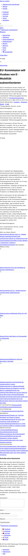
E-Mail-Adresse (5, 513)
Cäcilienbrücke (17, 407)
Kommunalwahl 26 (8, 39)
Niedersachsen (7, 41)
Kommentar (4, 498)
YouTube (5, 16)
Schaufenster (8, 52)
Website (2, 519)
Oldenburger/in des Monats (11, 4)
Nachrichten (6, 35)
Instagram (6, 14)
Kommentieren (10, 244)
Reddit (2, 104)
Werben (5, 6)
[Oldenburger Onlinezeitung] (9, 525)
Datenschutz (6, 551)
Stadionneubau (8, 407)
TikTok (5, 18)
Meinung (5, 45)
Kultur (4, 47)
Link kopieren (21, 244)
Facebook (6, 12)
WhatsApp (6, 20)
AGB (4, 553)
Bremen (5, 43)
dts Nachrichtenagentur (16, 98)
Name (2, 510)
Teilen (16, 244)
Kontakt (5, 8)
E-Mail (7, 104)
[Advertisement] (14, 154)
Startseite (3, 244)
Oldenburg (6, 37)
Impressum (6, 549)
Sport (4, 50)
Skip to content (4, 1)
